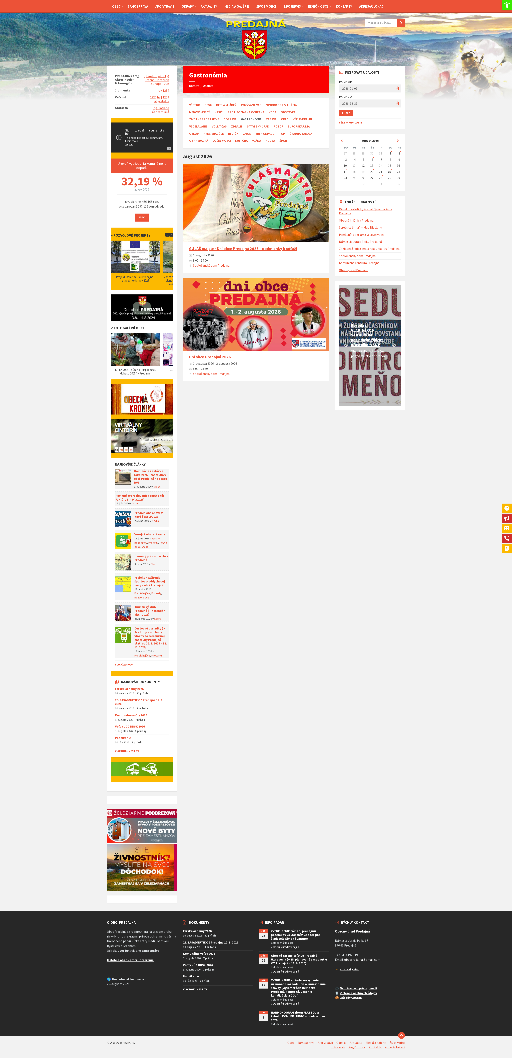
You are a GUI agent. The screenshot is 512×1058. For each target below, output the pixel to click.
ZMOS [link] (247, 134)
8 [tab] (385, 395)
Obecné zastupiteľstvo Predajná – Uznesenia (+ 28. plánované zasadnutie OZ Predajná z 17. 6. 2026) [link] (299, 959)
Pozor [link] (278, 126)
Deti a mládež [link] (226, 105)
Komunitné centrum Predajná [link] (359, 263)
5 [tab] (367, 395)
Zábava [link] (271, 119)
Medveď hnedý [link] (199, 112)
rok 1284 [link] (163, 90)
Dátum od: (346, 81)
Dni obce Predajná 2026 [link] (210, 356)
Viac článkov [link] (124, 664)
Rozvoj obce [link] (141, 597)
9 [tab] (391, 395)
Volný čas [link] (219, 126)
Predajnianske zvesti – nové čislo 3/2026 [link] (150, 515)
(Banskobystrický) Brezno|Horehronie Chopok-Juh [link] (156, 80)
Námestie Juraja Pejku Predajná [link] (360, 242)
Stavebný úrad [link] (258, 126)
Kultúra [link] (241, 141)
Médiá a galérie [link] (376, 1043)
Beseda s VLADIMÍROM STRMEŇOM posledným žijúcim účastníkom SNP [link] (367, 335)
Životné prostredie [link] (204, 119)
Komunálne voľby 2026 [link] (131, 715)
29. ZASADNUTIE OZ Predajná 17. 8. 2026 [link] (139, 702)
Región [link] (233, 134)
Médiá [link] (155, 521)
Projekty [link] (153, 542)
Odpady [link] (341, 1043)
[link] (507, 5)
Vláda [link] (256, 141)
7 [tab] (379, 395)
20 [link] (371, 172)
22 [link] (389, 172)
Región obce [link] (356, 1047)
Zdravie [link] (237, 126)
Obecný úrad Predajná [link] (353, 270)
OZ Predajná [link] (198, 141)
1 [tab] (343, 395)
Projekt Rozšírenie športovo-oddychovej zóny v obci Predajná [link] (149, 581)
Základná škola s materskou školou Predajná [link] (369, 249)
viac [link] (349, 969)
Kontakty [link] (375, 1047)
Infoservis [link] (156, 655)
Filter (346, 113)
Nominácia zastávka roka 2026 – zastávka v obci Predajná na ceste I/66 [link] (150, 476)
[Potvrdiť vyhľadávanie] (401, 23)
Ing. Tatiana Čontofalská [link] (160, 110)
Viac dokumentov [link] (127, 751)
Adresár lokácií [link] (395, 1047)
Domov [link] (194, 86)
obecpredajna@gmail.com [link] (362, 960)
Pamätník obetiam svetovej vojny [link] (361, 235)
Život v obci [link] (397, 1043)
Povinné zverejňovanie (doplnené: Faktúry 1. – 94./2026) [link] (139, 497)
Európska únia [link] (299, 126)
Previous (346, 345)
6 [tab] (373, 395)
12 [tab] (373, 400)
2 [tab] (349, 395)
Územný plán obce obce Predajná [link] (151, 558)
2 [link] (399, 153)
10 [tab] (397, 395)
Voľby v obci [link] (222, 141)
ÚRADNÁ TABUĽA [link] (300, 134)
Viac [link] (142, 217)
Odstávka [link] (288, 112)
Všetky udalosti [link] (350, 122)
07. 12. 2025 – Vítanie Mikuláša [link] (135, 370)
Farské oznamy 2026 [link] (129, 689)
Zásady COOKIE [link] (351, 998)
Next (394, 345)
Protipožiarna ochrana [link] (246, 112)
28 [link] (380, 178)
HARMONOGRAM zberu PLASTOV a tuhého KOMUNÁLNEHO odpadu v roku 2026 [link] (298, 1016)
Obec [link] (284, 119)
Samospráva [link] (306, 1043)
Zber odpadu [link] (265, 134)
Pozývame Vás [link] (251, 105)
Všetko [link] (194, 105)
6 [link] (372, 160)
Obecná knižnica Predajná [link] (356, 220)
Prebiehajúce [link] (214, 134)
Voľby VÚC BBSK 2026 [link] (130, 726)
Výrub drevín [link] (302, 119)
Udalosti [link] (208, 86)
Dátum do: (346, 96)
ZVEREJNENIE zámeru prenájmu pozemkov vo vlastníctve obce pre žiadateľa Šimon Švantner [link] (295, 935)
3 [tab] (355, 395)
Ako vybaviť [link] (325, 1043)
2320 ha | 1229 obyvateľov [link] (159, 99)
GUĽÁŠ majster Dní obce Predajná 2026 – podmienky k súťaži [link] (243, 248)
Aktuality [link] (356, 1043)
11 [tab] (367, 400)
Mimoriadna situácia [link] (281, 105)
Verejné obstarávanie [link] (149, 534)
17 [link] (345, 172)
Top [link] (282, 134)
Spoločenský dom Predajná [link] (211, 265)
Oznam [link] (194, 134)
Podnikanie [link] (123, 738)
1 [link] (390, 153)
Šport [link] (284, 141)
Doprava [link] (230, 119)
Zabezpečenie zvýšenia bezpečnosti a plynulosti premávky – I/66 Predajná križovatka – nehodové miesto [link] (135, 280)
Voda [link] (272, 112)
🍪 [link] (337, 998)
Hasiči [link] (218, 112)
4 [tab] (361, 395)
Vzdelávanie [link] (198, 126)
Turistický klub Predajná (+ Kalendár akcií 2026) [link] (149, 610)
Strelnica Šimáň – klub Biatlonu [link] (360, 227)
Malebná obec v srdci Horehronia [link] (130, 960)
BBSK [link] (208, 105)
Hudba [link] (270, 141)
